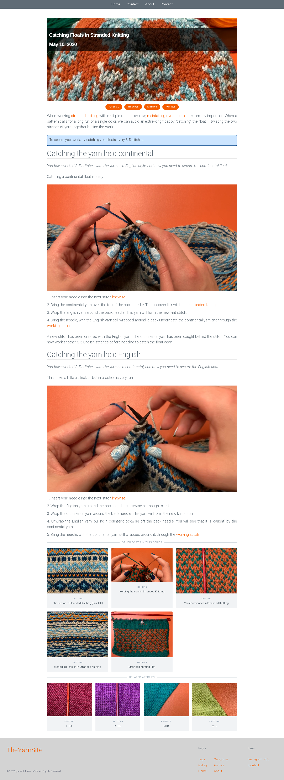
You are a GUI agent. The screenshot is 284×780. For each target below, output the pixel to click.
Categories (221, 759)
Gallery (202, 765)
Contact (167, 4)
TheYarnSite (24, 750)
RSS (266, 759)
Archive (219, 765)
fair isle (170, 107)
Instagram (255, 759)
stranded (133, 107)
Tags (201, 759)
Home (115, 4)
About (149, 4)
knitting (152, 107)
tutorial (114, 107)
